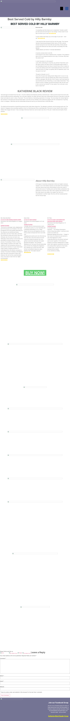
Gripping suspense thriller (11, 219)
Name (2, 675)
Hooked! (30, 219)
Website (2, 686)
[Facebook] (66, 8)
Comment (3, 658)
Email (2, 681)
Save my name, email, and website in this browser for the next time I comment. (21, 692)
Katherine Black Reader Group (58, 716)
